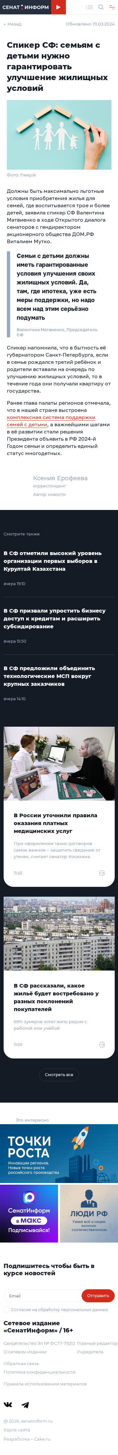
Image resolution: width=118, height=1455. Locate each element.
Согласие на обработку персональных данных (59, 1309)
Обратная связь (21, 1363)
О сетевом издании (25, 1351)
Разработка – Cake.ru (27, 1439)
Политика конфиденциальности (39, 1372)
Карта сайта (17, 1429)
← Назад (13, 23)
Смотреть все (59, 1074)
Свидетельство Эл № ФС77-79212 (39, 1343)
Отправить (98, 1295)
